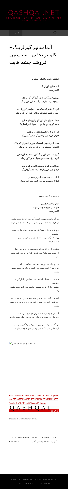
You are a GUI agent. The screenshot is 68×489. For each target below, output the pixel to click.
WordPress (46, 479)
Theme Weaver (44, 483)
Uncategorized (26, 418)
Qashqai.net (34, 12)
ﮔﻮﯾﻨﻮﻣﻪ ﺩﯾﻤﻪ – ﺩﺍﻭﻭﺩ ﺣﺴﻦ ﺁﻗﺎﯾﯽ (45, 441)
